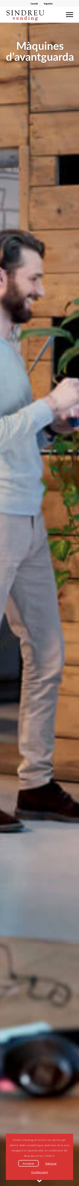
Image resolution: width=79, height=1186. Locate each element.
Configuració (39, 1172)
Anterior (9, 604)
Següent (70, 604)
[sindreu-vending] (33, 14)
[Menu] (67, 14)
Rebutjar (51, 1163)
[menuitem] (67, 14)
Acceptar (28, 1163)
